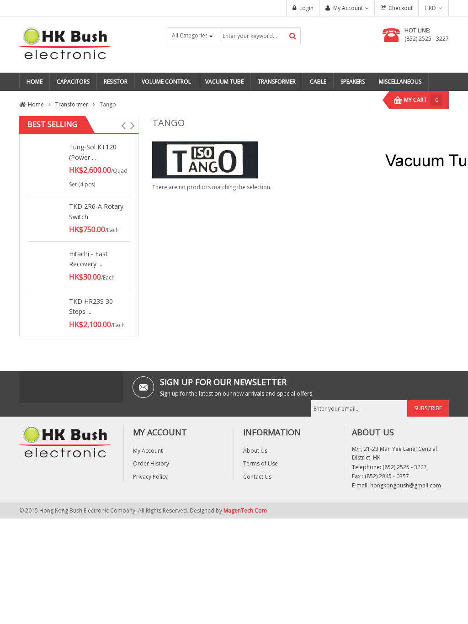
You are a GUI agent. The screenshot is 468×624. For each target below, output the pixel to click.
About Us (255, 451)
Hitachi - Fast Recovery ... (88, 258)
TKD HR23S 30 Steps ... (91, 306)
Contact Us (257, 477)
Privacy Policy (150, 477)
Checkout (400, 8)
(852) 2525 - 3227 (426, 38)
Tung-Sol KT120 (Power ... (93, 152)
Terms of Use (260, 463)
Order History (151, 463)
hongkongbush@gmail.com (405, 485)
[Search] (292, 36)
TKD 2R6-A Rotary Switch (96, 211)
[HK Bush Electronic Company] (65, 44)
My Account (348, 8)
